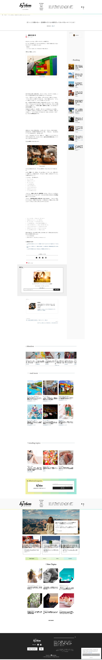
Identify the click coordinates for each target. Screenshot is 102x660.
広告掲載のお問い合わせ (68, 649)
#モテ (50, 6)
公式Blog (39, 307)
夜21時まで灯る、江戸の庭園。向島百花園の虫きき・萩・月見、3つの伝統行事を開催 (35, 612)
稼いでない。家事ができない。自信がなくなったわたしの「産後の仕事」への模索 (59, 362)
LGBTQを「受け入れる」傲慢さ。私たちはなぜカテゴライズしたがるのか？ (69, 361)
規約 (40, 287)
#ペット (79, 69)
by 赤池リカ (76, 78)
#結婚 (64, 6)
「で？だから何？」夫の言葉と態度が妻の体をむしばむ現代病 (49, 361)
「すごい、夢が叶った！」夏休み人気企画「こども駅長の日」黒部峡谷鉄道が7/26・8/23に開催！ (50, 398)
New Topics (31, 558)
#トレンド (71, 8)
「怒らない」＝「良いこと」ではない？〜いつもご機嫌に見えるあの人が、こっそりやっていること (66, 588)
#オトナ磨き (55, 5)
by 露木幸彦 (76, 364)
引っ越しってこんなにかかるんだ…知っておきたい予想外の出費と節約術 (31, 546)
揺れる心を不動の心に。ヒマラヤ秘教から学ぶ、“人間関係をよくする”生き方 (65, 523)
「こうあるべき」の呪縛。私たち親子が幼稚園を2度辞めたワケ (40, 361)
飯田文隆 (39, 302)
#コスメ (59, 5)
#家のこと (78, 104)
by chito (76, 141)
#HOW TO (76, 69)
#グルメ (60, 610)
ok (91, 654)
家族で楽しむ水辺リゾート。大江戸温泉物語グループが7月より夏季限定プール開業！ (34, 422)
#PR (28, 466)
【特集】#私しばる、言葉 (63, 586)
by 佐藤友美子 (38, 364)
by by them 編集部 (77, 122)
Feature (41, 9)
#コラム (50, 5)
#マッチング (51, 8)
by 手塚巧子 (47, 364)
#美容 (67, 6)
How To (41, 501)
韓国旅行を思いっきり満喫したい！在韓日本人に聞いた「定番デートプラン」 (50, 468)
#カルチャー (66, 8)
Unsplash (43, 76)
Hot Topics (41, 3)
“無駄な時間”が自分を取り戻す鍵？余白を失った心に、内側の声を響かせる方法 (70, 546)
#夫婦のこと (47, 359)
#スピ (76, 77)
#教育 (63, 396)
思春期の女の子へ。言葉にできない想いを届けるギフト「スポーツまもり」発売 (66, 422)
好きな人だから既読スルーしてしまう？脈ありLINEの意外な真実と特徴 (50, 612)
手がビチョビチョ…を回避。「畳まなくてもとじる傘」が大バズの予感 (30, 361)
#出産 (62, 466)
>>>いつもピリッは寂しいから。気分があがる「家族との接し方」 (37, 48)
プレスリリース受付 (70, 650)
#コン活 (61, 6)
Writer (41, 6)
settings (91, 657)
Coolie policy (90, 652)
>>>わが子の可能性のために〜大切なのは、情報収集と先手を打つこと (38, 248)
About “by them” (32, 649)
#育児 (80, 130)
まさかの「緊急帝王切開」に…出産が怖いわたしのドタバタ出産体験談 (66, 468)
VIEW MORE (51, 620)
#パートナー (67, 5)
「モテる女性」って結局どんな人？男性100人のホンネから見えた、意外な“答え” (50, 588)
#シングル (76, 121)
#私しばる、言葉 (77, 130)
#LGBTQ (57, 6)
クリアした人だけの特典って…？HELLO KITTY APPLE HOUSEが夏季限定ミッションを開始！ (50, 422)
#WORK (32, 585)
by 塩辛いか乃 (57, 365)
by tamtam (66, 364)
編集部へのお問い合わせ (60, 650)
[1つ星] (26, 37)
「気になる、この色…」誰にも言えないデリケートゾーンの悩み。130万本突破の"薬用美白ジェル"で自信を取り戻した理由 (34, 469)
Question (41, 8)
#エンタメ (61, 8)
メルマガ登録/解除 (59, 649)
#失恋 (70, 6)
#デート (62, 5)
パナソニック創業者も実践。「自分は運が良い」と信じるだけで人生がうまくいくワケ (51, 546)
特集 (41, 649)
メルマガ (40, 43)
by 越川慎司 (29, 590)
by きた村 (27, 364)
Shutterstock (32, 235)
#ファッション (56, 8)
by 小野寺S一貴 (77, 113)
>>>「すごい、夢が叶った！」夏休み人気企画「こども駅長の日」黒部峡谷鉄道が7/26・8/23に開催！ (42, 247)
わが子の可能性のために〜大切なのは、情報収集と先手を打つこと (66, 398)
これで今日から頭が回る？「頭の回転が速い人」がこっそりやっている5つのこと (35, 588)
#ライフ (53, 6)
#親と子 (71, 5)
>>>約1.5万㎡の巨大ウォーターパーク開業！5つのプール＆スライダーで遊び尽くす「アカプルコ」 (42, 244)
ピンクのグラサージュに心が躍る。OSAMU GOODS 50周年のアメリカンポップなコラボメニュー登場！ (66, 612)
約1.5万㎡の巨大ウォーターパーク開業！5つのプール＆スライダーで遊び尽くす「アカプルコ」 (34, 398)
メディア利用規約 (64, 651)
